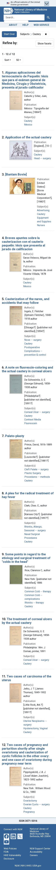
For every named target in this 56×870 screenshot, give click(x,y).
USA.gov (37, 865)
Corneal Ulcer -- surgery (37, 412)
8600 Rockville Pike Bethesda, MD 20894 (40, 835)
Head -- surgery (42, 158)
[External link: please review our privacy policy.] (6, 836)
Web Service (41, 24)
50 (19, 59)
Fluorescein (30, 423)
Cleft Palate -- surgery (36, 469)
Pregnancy (29, 811)
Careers (34, 855)
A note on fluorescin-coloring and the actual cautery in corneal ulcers (27, 369)
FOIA (6, 852)
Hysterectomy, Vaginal (35, 728)
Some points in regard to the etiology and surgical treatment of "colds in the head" (26, 558)
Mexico (28, 124)
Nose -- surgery (33, 339)
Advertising (43, 210)
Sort (7, 60)
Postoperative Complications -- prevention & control (35, 351)
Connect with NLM (13, 829)
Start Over (9, 34)
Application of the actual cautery (28, 137)
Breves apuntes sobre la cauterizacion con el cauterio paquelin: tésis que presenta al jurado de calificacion (23, 243)
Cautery (28, 120)
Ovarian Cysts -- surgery (36, 804)
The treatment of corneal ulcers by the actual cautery (27, 621)
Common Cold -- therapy (38, 591)
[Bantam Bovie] (16, 174)
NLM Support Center (40, 848)
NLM (17, 865)
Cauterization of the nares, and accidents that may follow (25, 301)
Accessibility (36, 852)
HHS (28, 865)
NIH (23, 865)
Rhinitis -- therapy (34, 602)
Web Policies (10, 848)
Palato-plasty (14, 436)
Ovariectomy (30, 800)
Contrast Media (32, 419)
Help (25, 24)
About (13, 24)
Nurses (41, 225)
